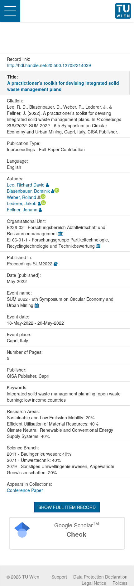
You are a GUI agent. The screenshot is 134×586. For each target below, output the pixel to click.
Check (76, 534)
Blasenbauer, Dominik (28, 191)
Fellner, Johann (22, 209)
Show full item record (67, 507)
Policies (119, 583)
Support (59, 577)
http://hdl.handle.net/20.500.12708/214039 (49, 65)
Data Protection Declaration (100, 577)
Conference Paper (25, 490)
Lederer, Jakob (21, 203)
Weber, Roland (21, 197)
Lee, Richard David (26, 185)
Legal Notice (94, 583)
